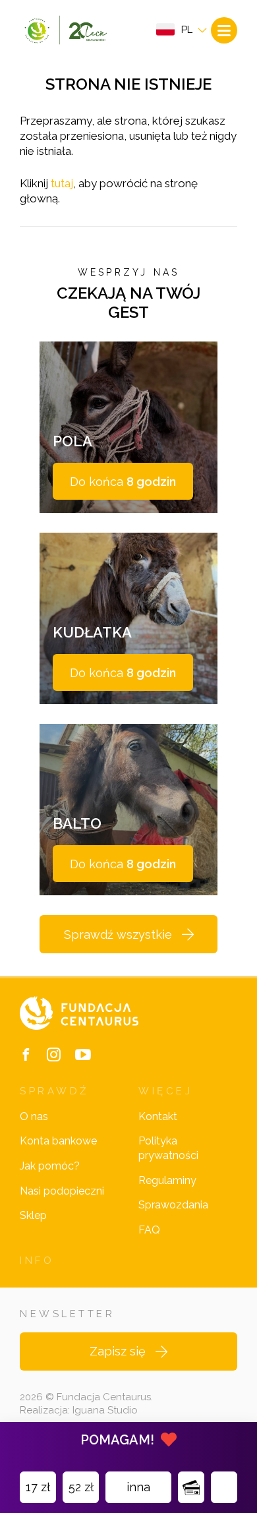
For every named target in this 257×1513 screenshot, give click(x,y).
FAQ (149, 1230)
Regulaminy (167, 1180)
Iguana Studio (105, 1410)
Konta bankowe (58, 1141)
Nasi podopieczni (62, 1191)
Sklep (33, 1215)
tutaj (62, 183)
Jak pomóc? (50, 1166)
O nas (34, 1116)
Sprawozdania (173, 1205)
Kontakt (157, 1116)
